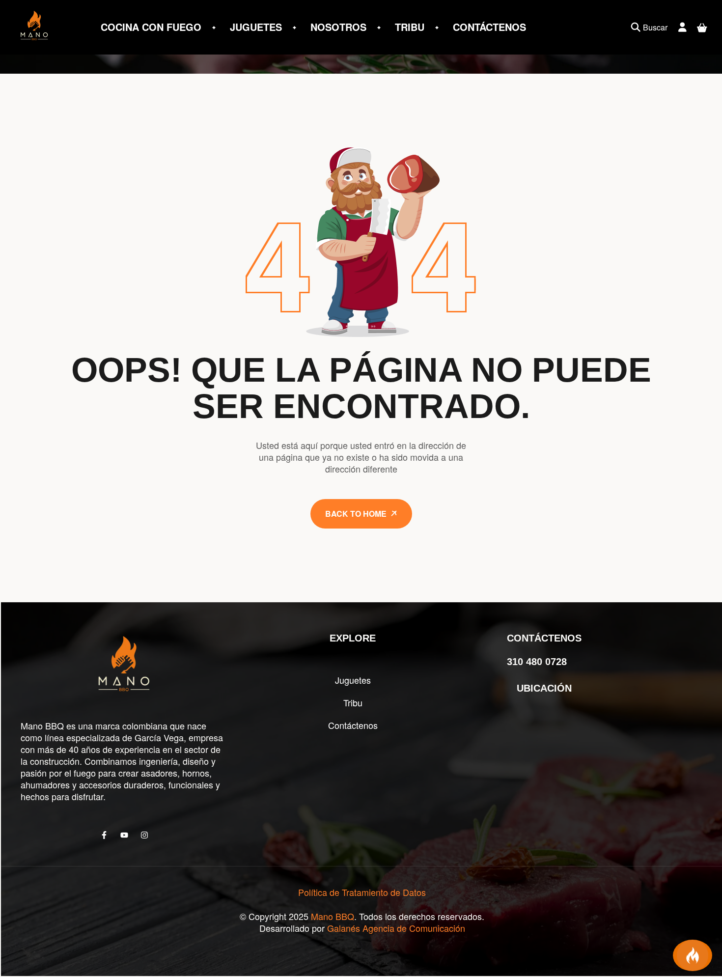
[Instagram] (144, 835)
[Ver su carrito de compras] (702, 27)
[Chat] (692, 955)
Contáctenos (353, 725)
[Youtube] (124, 835)
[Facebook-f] (104, 835)
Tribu (352, 702)
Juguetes (353, 679)
